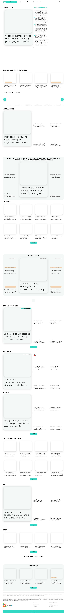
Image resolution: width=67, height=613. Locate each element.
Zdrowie (7, 201)
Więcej (33, 242)
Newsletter (35, 606)
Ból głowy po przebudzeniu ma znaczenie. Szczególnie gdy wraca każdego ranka (41, 25)
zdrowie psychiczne (12, 438)
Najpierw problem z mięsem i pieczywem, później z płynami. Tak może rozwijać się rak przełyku (42, 43)
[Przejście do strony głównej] (10, 1)
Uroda (6, 392)
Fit (4, 484)
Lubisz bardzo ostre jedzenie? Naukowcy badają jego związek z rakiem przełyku (41, 14)
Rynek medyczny (10, 306)
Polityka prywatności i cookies (53, 605)
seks (5, 530)
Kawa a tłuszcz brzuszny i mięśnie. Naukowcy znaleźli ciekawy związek (41, 36)
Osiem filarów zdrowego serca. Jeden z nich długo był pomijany (42, 40)
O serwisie (35, 605)
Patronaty (33, 566)
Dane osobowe (51, 606)
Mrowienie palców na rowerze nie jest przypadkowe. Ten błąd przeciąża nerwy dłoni (41, 11)
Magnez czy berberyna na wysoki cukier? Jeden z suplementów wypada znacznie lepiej (40, 33)
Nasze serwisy (33, 610)
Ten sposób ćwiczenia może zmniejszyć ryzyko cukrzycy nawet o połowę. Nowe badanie (41, 29)
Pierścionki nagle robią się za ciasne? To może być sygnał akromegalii (41, 22)
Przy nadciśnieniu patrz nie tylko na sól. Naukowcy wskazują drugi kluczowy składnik (41, 18)
